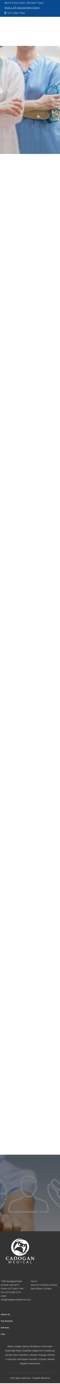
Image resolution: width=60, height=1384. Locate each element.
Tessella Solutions (41, 1378)
